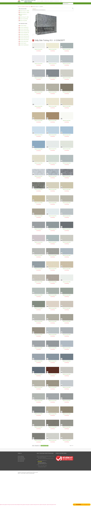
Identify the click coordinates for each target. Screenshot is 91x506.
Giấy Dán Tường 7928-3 (67, 255)
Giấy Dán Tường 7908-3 (67, 106)
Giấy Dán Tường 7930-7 (38, 347)
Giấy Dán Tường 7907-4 (38, 77)
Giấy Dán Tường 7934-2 (67, 440)
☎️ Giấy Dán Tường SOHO (23, 20)
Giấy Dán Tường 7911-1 (67, 120)
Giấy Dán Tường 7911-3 (52, 134)
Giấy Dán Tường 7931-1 (67, 347)
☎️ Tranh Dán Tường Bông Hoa (23, 27)
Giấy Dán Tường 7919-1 (38, 176)
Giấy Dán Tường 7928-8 (52, 281)
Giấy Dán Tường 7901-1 (38, 49)
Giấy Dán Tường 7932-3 (52, 387)
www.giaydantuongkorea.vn (42, 462)
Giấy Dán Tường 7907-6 (67, 77)
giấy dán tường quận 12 (26, 504)
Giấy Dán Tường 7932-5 (38, 400)
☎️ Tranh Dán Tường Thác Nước (24, 39)
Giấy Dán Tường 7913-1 (52, 148)
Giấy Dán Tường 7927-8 (67, 242)
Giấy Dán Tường (27, 6)
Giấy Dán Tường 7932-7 (67, 400)
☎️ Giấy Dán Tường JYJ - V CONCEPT (23, 15)
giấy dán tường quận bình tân (51, 504)
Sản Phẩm (23, 6)
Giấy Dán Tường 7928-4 (38, 268)
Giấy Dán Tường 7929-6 (52, 308)
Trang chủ (19, 6)
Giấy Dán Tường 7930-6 (67, 334)
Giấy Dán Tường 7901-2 (52, 49)
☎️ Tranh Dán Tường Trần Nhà (23, 41)
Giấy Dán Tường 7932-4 (67, 387)
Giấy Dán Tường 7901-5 (67, 49)
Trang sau (44, 445)
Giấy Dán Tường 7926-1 (52, 189)
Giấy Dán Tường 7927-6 (38, 242)
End (47, 445)
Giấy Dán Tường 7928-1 (38, 255)
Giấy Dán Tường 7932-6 (52, 400)
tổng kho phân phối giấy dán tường (17, 504)
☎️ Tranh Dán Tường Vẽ (22, 43)
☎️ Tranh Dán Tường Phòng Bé (23, 34)
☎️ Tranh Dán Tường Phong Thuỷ (24, 37)
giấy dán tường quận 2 (43, 504)
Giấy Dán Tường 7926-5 (67, 202)
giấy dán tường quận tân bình (35, 504)
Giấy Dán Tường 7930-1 (38, 321)
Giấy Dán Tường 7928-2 (52, 255)
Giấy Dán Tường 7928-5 (52, 268)
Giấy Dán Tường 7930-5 (52, 334)
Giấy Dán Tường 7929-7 (67, 308)
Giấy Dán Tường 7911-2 (38, 134)
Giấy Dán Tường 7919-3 (67, 176)
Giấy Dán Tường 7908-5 (52, 120)
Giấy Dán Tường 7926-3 (38, 202)
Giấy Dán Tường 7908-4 (38, 120)
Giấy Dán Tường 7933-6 (38, 440)
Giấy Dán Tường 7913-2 (67, 148)
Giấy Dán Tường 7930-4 (38, 334)
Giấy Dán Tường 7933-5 (67, 427)
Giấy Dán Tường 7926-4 (52, 202)
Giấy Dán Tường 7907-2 (52, 63)
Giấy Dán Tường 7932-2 (38, 387)
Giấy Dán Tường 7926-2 (67, 189)
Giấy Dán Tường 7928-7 (38, 281)
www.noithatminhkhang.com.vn (42, 463)
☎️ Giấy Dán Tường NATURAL (23, 18)
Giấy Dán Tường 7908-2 (52, 106)
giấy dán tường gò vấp (8, 504)
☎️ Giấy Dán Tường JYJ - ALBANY (24, 10)
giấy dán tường (2, 504)
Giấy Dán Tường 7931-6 (52, 374)
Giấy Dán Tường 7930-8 (52, 347)
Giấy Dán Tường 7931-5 (38, 374)
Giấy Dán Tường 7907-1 (38, 63)
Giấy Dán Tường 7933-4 (52, 427)
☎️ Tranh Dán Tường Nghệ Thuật (24, 32)
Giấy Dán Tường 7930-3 (67, 321)
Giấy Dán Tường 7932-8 (38, 413)
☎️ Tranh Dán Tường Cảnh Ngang (24, 30)
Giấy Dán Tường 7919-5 (38, 189)
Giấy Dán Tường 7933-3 (38, 427)
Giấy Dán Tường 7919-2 (52, 176)
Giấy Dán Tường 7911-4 (67, 134)
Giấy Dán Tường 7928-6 (67, 268)
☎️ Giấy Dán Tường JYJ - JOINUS (24, 12)
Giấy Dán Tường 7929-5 (38, 308)
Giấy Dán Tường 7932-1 (67, 374)
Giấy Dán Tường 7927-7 (52, 242)
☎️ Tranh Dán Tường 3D (22, 25)
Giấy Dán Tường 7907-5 (52, 77)
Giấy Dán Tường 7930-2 (52, 321)
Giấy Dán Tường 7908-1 (38, 106)
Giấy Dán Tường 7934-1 (52, 440)
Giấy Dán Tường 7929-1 (67, 281)
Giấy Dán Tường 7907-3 (67, 63)
